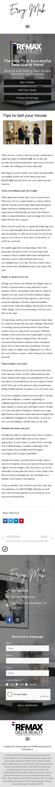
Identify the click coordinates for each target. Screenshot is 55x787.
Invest (33, 684)
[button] (27, 26)
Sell (22, 684)
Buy (12, 684)
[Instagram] (17, 619)
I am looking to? (14, 680)
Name (8, 643)
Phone (9, 655)
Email (8, 667)
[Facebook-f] (9, 619)
